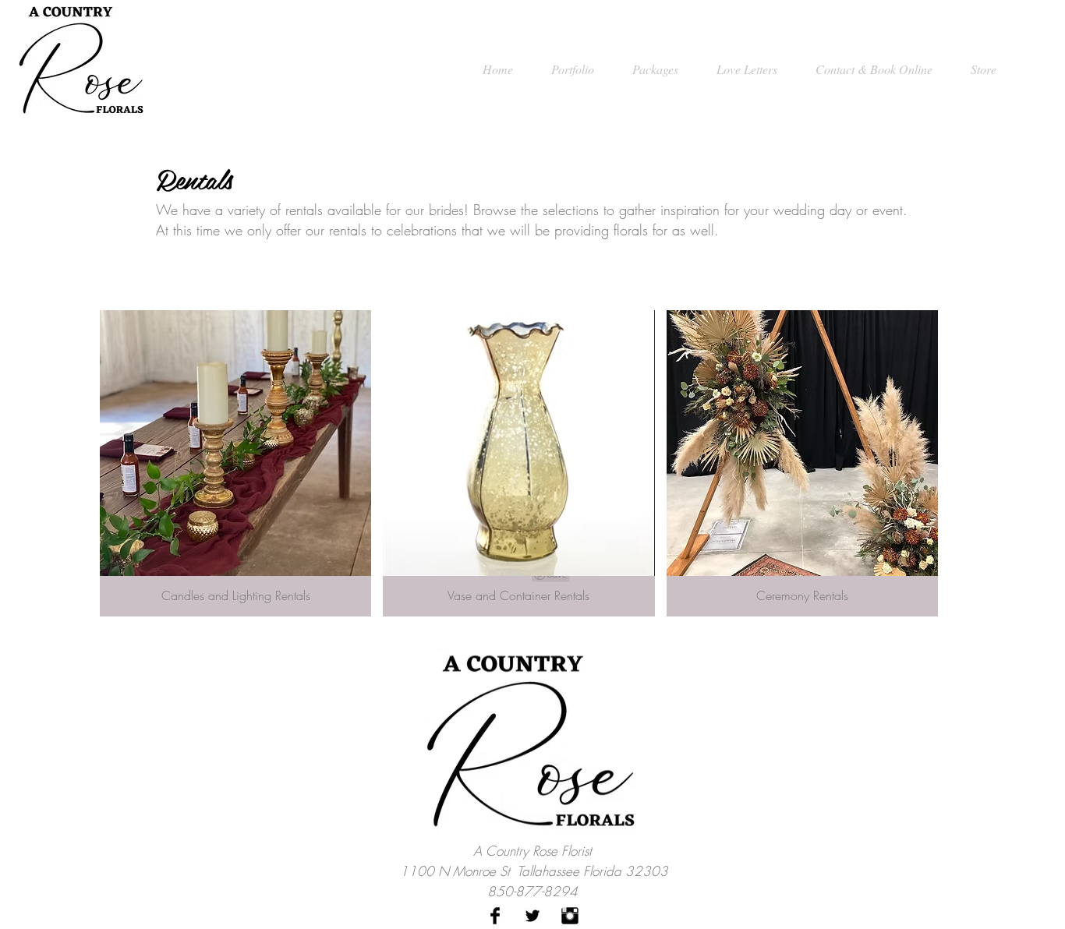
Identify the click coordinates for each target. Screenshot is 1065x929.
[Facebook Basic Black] (495, 915)
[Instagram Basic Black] (569, 915)
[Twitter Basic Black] (532, 915)
